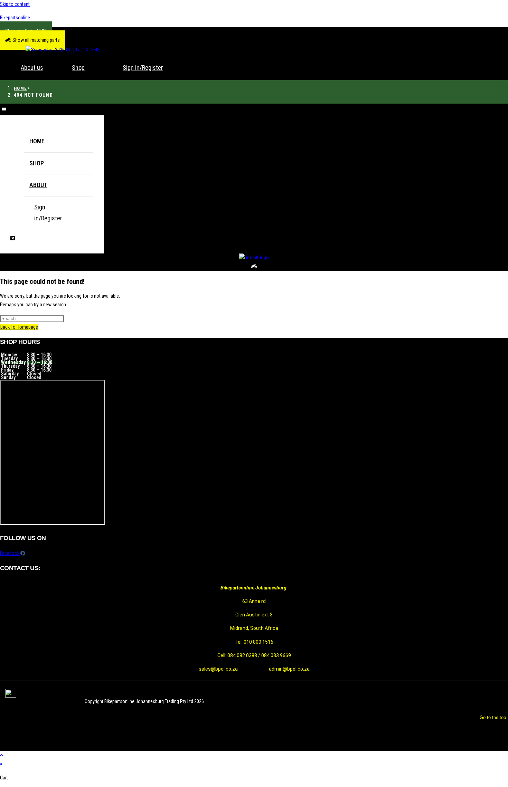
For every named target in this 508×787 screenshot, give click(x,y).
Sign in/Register (143, 67)
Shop (78, 67)
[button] (32, 40)
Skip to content (15, 4)
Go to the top (493, 717)
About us (32, 67)
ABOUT (38, 185)
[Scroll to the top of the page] (1, 755)
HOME (37, 141)
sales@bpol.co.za (219, 669)
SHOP (36, 163)
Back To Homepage (19, 327)
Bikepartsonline (15, 17)
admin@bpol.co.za (289, 669)
